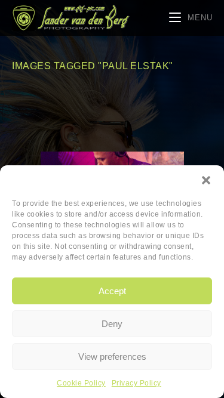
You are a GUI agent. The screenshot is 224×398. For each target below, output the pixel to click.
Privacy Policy (136, 383)
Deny (112, 324)
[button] (206, 180)
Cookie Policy (81, 383)
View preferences (112, 356)
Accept (112, 291)
